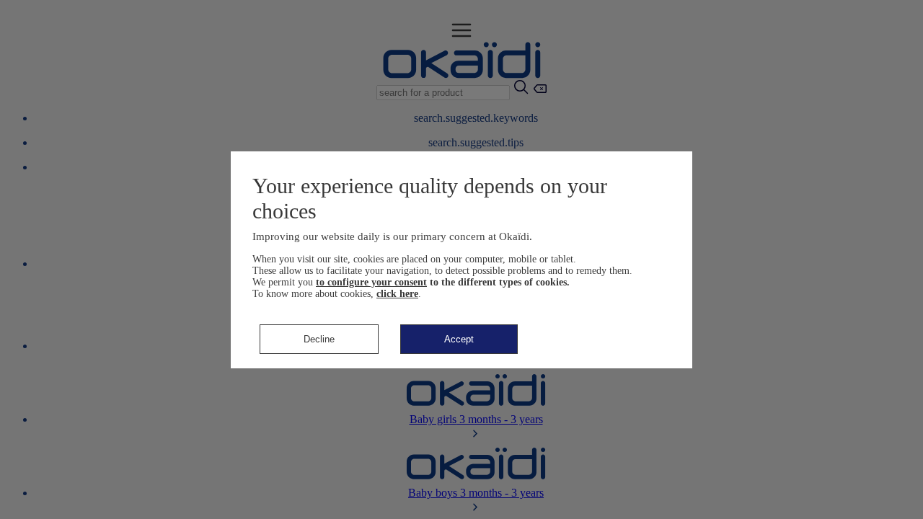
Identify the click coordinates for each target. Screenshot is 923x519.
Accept (459, 339)
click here (397, 293)
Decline (319, 339)
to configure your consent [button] (371, 282)
